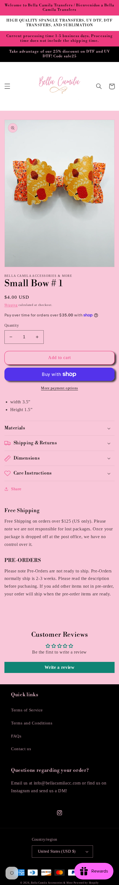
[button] (7, 86)
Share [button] (16, 489)
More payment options (59, 388)
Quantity (11, 325)
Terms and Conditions (32, 723)
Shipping (11, 304)
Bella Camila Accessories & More (52, 882)
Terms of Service (27, 710)
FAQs (16, 736)
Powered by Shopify (86, 882)
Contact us (21, 749)
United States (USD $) (57, 851)
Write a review (60, 667)
